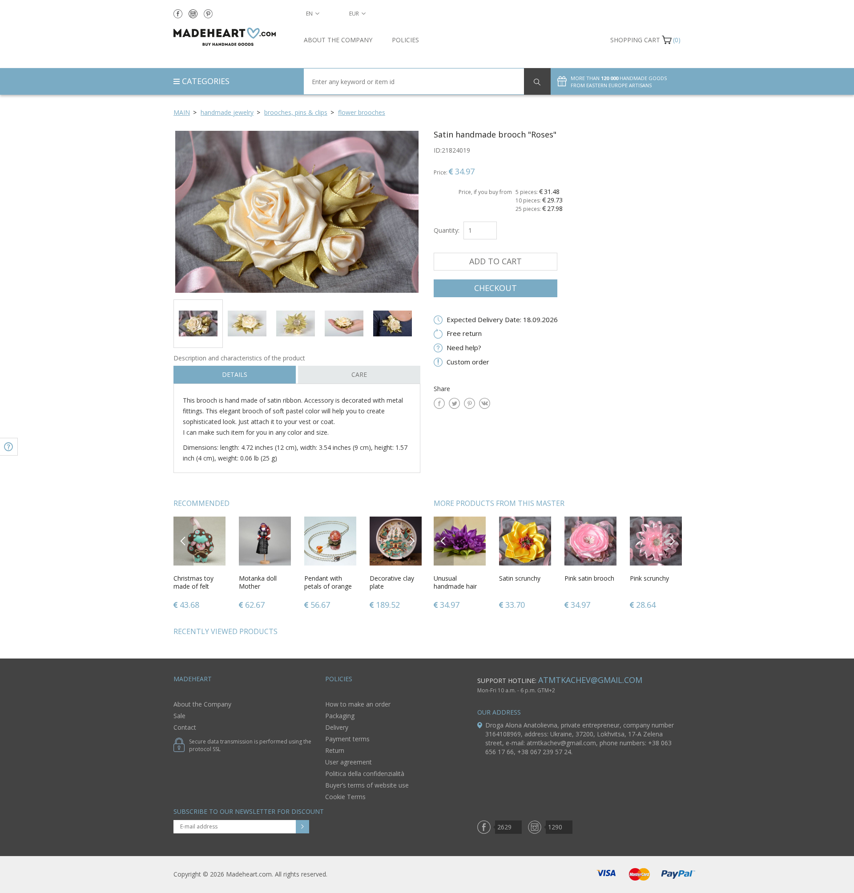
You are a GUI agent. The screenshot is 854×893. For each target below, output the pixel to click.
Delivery (336, 727)
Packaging (339, 715)
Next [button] (412, 541)
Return (334, 750)
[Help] (9, 447)
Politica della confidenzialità (364, 773)
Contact (184, 727)
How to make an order (358, 704)
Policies (405, 40)
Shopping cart (635, 40)
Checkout (495, 288)
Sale (179, 715)
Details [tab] (234, 374)
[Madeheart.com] (231, 37)
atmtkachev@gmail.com (590, 680)
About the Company (338, 40)
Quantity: (446, 230)
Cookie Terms (345, 796)
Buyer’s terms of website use (367, 785)
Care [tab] (359, 374)
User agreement (348, 762)
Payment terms (347, 739)
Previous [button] (183, 541)
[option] (296, 211)
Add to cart (495, 261)
